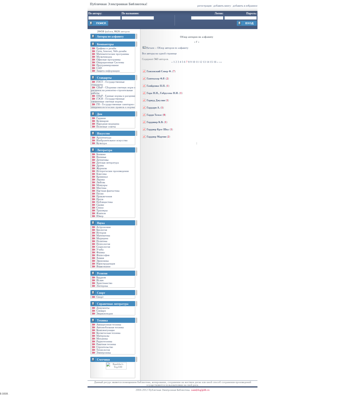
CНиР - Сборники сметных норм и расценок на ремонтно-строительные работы (113, 90)
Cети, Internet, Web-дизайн (111, 51)
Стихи (100, 207)
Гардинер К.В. (155, 122)
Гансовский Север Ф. (159, 71)
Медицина (102, 238)
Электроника (103, 352)
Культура (101, 143)
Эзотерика (102, 285)
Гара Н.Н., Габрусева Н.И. (163, 93)
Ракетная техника (106, 344)
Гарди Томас (154, 114)
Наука (101, 223)
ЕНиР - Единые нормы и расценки (115, 95)
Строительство (104, 347)
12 (200, 61)
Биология (101, 229)
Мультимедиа (104, 56)
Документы (102, 307)
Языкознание (103, 266)
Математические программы (112, 53)
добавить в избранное (245, 5)
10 (193, 61)
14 (208, 61)
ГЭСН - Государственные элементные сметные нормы (108, 100)
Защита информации (108, 70)
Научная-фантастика (107, 190)
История (101, 232)
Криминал (102, 176)
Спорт (101, 292)
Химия (100, 258)
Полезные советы (106, 126)
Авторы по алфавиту (110, 36)
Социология (103, 246)
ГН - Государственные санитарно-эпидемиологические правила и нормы (113, 105)
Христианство (104, 283)
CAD (99, 68)
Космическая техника (108, 333)
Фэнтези (101, 213)
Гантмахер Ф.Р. (156, 78)
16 (215, 61)
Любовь (100, 182)
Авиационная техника (108, 324)
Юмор (100, 216)
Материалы (102, 335)
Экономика (102, 260)
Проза (99, 199)
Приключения (104, 196)
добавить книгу (222, 5)
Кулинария (102, 120)
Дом (99, 114)
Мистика (101, 187)
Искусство (103, 133)
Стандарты (104, 77)
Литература (104, 150)
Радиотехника (104, 341)
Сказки (100, 204)
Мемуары (101, 185)
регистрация (204, 5)
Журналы (101, 168)
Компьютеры (105, 44)
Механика (102, 338)
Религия (102, 273)
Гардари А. (153, 107)
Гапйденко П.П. (156, 85)
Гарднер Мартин (156, 136)
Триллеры (101, 210)
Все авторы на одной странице (159, 53)
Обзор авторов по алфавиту (172, 47)
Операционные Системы (110, 62)
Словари (101, 310)
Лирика (100, 179)
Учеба (100, 249)
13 (204, 61)
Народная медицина (107, 123)
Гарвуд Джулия (156, 100)
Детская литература (107, 162)
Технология (103, 349)
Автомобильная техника (110, 327)
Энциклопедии (104, 313)
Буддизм (101, 277)
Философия (102, 255)
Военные (101, 157)
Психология (103, 243)
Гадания (101, 118)
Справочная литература (112, 304)
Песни (100, 193)
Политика (101, 241)
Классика (101, 173)
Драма (100, 165)
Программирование (107, 65)
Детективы (102, 159)
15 (211, 61)
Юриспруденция (105, 263)
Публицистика (104, 202)
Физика (100, 252)
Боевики (101, 154)
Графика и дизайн (106, 48)
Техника (102, 320)
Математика (103, 235)
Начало (150, 47)
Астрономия (103, 227)
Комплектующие (105, 330)
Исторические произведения (112, 171)
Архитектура (103, 137)
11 (197, 61)
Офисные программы (108, 59)
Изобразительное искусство (112, 140)
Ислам (100, 280)
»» (220, 61)
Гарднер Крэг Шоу (158, 129)
